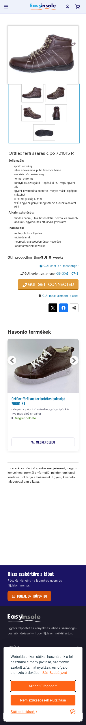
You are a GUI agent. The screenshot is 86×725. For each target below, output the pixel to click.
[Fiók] (67, 7)
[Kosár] (77, 7)
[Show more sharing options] (74, 307)
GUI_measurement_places (60, 295)
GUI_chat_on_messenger (61, 265)
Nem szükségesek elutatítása (43, 700)
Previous (11, 360)
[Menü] (6, 7)
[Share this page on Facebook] (63, 307)
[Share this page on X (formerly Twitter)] (53, 307)
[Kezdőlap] (43, 6)
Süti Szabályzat (54, 672)
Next (74, 360)
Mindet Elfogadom (43, 685)
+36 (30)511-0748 (67, 273)
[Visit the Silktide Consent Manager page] (72, 711)
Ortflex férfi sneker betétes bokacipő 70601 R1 (38, 401)
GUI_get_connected (50, 284)
